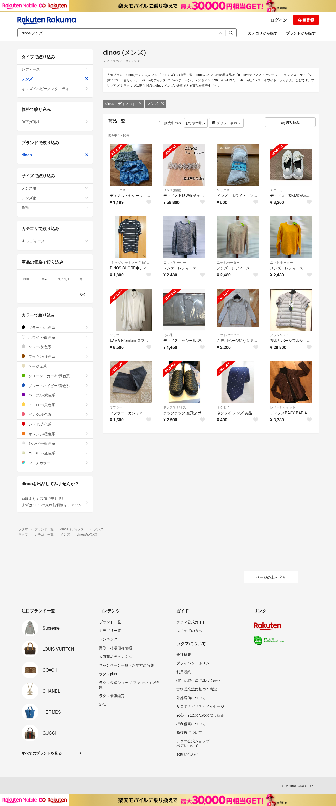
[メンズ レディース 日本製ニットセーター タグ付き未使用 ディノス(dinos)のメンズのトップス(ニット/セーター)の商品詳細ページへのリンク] (184, 237)
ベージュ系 (37, 366)
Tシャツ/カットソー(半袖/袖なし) (131, 262)
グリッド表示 (227, 122)
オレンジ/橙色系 (41, 433)
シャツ (114, 334)
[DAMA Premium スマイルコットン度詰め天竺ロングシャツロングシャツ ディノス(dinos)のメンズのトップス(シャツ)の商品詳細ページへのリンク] (131, 310)
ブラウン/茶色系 (41, 356)
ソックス (223, 189)
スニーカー (278, 189)
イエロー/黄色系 (41, 404)
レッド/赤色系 (39, 424)
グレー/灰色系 (39, 346)
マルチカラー (38, 462)
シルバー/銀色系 (41, 443)
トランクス (117, 189)
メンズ (152, 103)
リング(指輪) (172, 189)
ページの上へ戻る (271, 577)
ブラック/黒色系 (41, 327)
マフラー (116, 407)
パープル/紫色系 (41, 394)
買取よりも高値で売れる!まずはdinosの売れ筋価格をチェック (52, 501)
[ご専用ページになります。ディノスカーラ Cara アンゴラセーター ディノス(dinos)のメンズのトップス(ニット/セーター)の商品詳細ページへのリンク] (238, 310)
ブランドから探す (301, 32)
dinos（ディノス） (120, 103)
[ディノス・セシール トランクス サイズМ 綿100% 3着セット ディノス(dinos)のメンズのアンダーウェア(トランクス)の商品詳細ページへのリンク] (131, 165)
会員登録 (306, 20)
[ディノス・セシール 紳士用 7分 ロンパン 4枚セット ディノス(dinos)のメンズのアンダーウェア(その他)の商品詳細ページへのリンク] (184, 310)
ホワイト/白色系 (41, 337)
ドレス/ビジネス (174, 407)
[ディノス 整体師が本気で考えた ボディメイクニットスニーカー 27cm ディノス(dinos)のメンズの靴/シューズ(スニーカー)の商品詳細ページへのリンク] (291, 165)
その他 (168, 334)
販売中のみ (172, 122)
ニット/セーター (174, 262)
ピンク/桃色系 (39, 414)
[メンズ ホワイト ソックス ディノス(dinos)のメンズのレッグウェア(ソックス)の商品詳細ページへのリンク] (238, 165)
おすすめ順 (195, 122)
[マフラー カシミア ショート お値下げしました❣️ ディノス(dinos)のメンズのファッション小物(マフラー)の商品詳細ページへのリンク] (131, 382)
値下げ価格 (31, 121)
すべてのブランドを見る (42, 753)
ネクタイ (223, 407)
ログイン (278, 20)
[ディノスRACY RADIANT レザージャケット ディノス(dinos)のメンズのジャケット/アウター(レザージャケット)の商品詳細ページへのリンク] (291, 382)
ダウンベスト (279, 334)
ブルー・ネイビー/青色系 (48, 385)
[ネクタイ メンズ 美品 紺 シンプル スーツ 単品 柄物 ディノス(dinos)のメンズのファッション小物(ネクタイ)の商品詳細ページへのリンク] (238, 382)
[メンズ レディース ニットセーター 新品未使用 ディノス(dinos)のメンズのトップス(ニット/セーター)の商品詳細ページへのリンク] (291, 237)
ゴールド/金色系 (41, 453)
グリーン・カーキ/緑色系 (48, 375)
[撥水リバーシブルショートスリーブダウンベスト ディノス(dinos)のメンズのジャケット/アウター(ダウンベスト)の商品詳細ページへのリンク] (291, 310)
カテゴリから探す (262, 32)
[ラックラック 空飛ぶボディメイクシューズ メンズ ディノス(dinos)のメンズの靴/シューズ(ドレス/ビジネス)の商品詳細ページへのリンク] (184, 382)
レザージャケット (282, 407)
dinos (27, 154)
